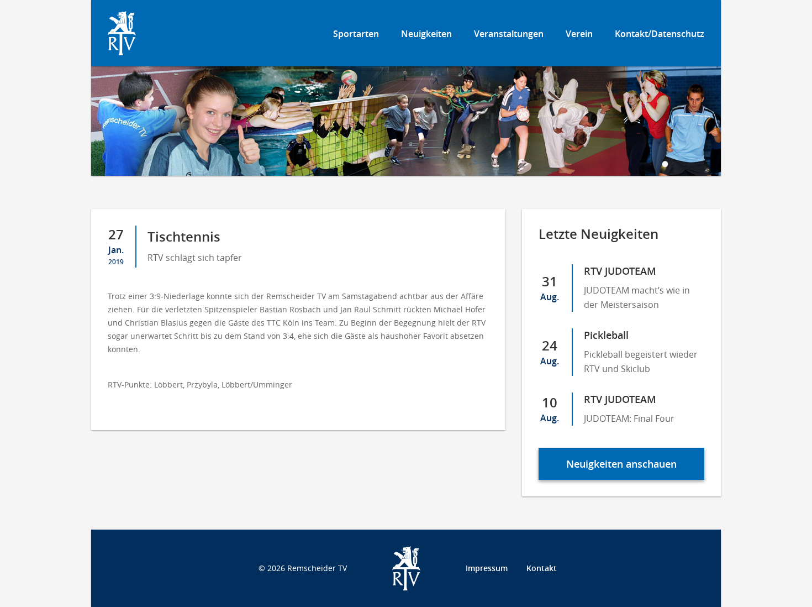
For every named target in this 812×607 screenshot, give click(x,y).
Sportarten (356, 34)
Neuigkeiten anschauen (621, 463)
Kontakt (541, 568)
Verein (579, 34)
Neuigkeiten (426, 34)
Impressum (487, 568)
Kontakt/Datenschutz (659, 34)
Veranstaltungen (509, 34)
